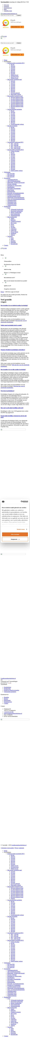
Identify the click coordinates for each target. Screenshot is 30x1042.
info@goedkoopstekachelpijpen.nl (13, 713)
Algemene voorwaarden (7, 848)
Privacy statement (19, 848)
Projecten (6, 6)
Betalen (6, 699)
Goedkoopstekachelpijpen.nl (8, 678)
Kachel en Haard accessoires (11, 690)
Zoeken (19, 15)
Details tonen (21, 529)
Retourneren (7, 700)
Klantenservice (8, 8)
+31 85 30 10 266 (8, 712)
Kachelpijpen (7, 687)
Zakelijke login (8, 11)
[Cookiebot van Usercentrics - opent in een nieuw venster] (21, 502)
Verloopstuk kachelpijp (10, 691)
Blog (5, 9)
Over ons (6, 5)
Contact (6, 703)
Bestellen (6, 697)
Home (2, 291)
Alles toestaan (15, 534)
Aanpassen (14, 539)
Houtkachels (7, 688)
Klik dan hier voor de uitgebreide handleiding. (13, 386)
